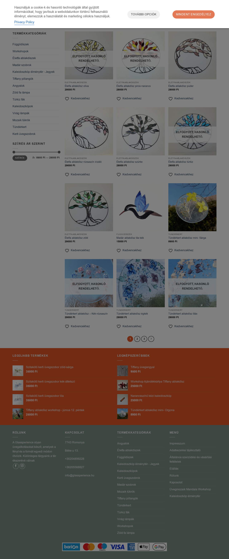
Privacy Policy (24, 22)
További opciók (144, 14)
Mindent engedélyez (193, 14)
